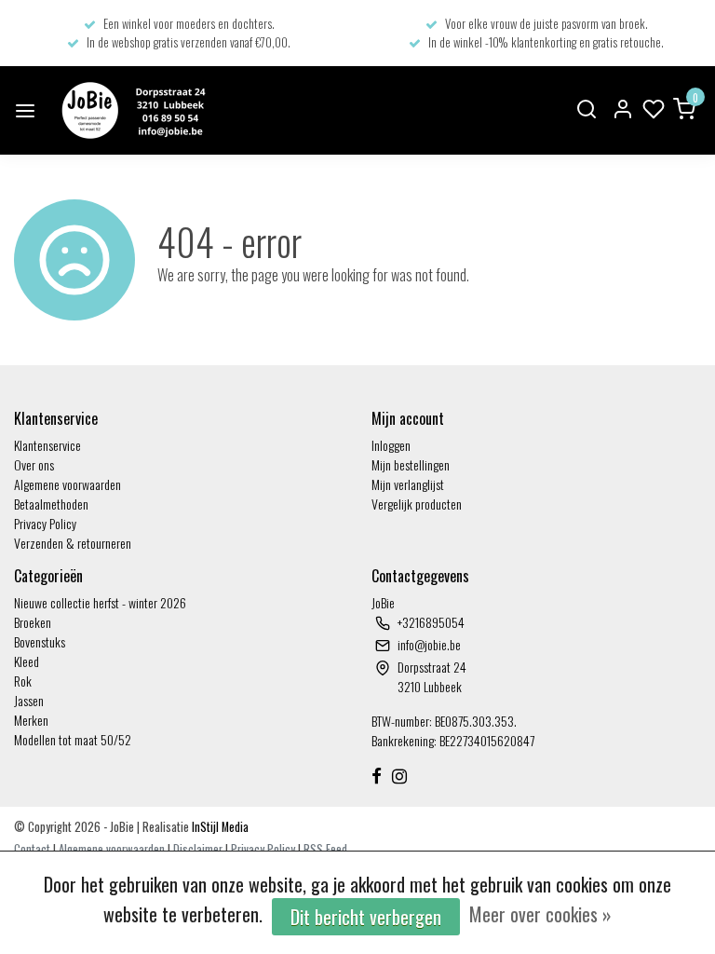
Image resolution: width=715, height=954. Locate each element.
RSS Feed (325, 849)
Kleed (26, 661)
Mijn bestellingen (410, 464)
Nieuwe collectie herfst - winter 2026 (100, 602)
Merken (31, 719)
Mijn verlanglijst (407, 484)
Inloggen (391, 445)
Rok (23, 680)
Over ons (34, 464)
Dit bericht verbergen (365, 917)
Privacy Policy (45, 523)
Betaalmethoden (51, 503)
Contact (32, 849)
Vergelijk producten (416, 503)
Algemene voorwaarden (67, 484)
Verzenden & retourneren (72, 542)
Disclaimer (198, 849)
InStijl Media (219, 827)
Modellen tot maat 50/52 (72, 739)
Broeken (32, 622)
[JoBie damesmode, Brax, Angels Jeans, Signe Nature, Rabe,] (131, 110)
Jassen (29, 700)
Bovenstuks (39, 641)
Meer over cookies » (540, 914)
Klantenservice (47, 445)
